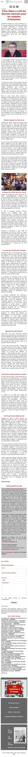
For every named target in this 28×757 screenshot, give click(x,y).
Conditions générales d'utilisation (14, 716)
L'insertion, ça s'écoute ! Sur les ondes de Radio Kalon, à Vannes (12, 630)
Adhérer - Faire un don (14, 712)
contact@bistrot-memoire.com (10, 549)
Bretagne (6, 561)
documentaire (9, 552)
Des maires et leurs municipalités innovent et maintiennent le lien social (13, 667)
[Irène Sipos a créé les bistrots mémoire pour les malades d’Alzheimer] (14, 41)
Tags (18, 752)
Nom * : (4, 568)
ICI (19, 534)
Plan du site (13, 752)
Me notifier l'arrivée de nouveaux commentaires (14, 598)
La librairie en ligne (10, 731)
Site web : (4, 577)
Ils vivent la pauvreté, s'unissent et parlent (12, 638)
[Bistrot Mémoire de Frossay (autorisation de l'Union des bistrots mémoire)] (14, 173)
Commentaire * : (6, 582)
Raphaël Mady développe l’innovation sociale (13, 648)
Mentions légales (14, 707)
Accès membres (6, 752)
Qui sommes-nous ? (14, 703)
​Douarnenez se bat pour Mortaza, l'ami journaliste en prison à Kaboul (11, 628)
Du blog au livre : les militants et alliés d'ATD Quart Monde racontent (13, 670)
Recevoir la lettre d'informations (16, 747)
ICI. (11, 511)
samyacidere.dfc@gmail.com (9, 541)
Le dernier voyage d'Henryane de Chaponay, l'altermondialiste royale (13, 657)
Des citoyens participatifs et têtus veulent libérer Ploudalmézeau (12, 654)
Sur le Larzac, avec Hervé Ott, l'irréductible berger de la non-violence (12, 636)
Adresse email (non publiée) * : (9, 572)
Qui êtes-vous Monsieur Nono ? (10, 620)
